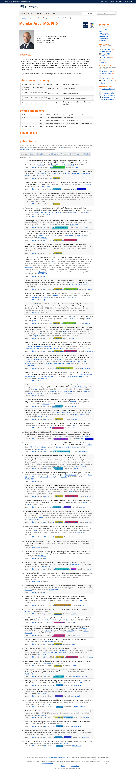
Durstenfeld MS (30, 346)
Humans (77, 167)
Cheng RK (54, 261)
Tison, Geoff (107, 58)
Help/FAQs (39, 13)
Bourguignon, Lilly (108, 93)
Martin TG (45, 404)
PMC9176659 (67, 393)
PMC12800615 (46, 214)
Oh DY (82, 564)
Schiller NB (84, 284)
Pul (60, 439)
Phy (58, 696)
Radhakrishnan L (60, 412)
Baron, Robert (106, 91)
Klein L (85, 195)
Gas (57, 167)
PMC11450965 (72, 297)
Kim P (38, 334)
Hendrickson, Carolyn (109, 97)
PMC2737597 (46, 704)
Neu (58, 685)
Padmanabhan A (70, 236)
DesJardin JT (83, 629)
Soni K (69, 212)
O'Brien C (37, 173)
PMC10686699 (29, 365)
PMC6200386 (42, 654)
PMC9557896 (42, 449)
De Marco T (49, 642)
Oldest (32, 154)
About (30, 13)
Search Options (51, 13)
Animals (85, 227)
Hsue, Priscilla (108, 52)
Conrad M (67, 165)
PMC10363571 (42, 417)
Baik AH (82, 173)
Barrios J (88, 412)
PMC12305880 (74, 225)
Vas (69, 240)
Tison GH (47, 297)
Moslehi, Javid (108, 49)
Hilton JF (71, 284)
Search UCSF (114, 2)
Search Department (107, 99)
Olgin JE (76, 415)
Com (62, 368)
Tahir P (32, 447)
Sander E (60, 359)
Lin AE (88, 173)
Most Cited (41, 154)
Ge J (72, 165)
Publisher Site (35, 312)
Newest (24, 154)
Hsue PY (62, 348)
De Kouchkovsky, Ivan (109, 95)
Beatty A (72, 447)
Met (58, 676)
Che (58, 717)
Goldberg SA (29, 361)
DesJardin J (57, 212)
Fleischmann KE (48, 652)
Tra (56, 428)
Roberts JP (28, 633)
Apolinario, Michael (108, 89)
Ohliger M (59, 165)
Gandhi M (28, 348)
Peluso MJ (39, 346)
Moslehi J (88, 184)
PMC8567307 (34, 519)
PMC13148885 (46, 186)
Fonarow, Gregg (108, 71)
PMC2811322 (84, 683)
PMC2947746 (64, 743)
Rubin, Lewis (107, 76)
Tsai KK (87, 282)
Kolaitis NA (51, 620)
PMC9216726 (29, 479)
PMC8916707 (42, 556)
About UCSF (104, 2)
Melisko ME (74, 319)
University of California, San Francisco (18, 2)
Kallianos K (37, 212)
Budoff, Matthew (109, 80)
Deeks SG (56, 348)
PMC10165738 (81, 466)
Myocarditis (103, 29)
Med (60, 227)
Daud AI (77, 284)
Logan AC (30, 504)
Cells (93, 351)
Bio (61, 605)
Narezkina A (29, 268)
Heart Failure (103, 36)
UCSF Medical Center (126, 2)
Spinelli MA (47, 346)
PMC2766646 (42, 693)
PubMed (33, 167)
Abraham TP (29, 611)
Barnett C (68, 173)
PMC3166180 (29, 674)
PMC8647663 (46, 566)
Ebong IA (66, 331)
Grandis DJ (53, 363)
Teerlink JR (47, 663)
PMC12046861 (42, 274)
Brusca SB (75, 173)
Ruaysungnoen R (47, 212)
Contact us (75, 766)
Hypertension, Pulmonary (104, 33)
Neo (55, 189)
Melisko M (57, 652)
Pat (66, 737)
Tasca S (43, 173)
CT (81, 189)
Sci (72, 569)
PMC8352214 (53, 590)
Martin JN (28, 363)
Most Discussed (53, 154)
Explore (103, 40)
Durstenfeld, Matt (106, 54)
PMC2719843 (42, 715)
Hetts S (53, 165)
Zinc (100, 31)
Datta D (40, 165)
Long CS (49, 348)
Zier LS (69, 631)
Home (23, 13)
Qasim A (34, 321)
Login (24, 18)
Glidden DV (79, 361)
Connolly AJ (56, 173)
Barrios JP (55, 295)
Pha (66, 507)
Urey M (35, 336)
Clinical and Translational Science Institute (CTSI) (56, 757)
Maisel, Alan (107, 78)
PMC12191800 (42, 238)
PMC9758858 (85, 436)
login (62, 148)
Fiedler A (75, 212)
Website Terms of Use (48, 763)
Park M (75, 425)
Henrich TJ (35, 348)
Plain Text (86, 154)
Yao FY (86, 631)
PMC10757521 (87, 348)
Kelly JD (72, 361)
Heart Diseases (104, 38)
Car (55, 178)
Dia (70, 289)
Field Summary (75, 154)
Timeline (64, 154)
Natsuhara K (74, 402)
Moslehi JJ (28, 176)
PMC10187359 (42, 378)
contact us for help (26, 150)
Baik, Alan (106, 60)
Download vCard (51, 42)
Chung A (59, 404)
